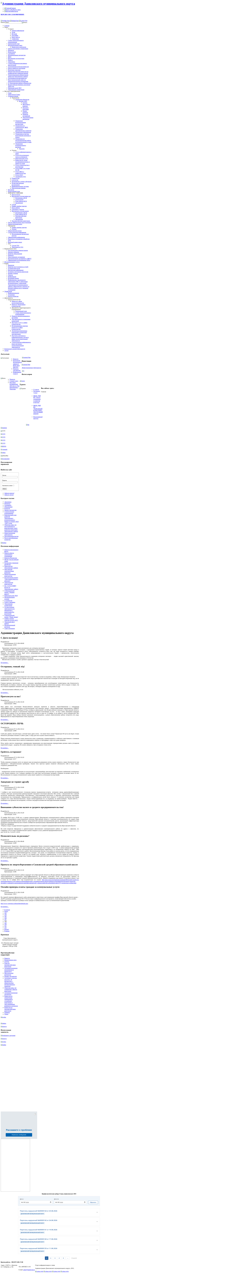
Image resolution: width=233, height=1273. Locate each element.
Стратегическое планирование (9, 512)
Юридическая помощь (18, 188)
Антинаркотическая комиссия (17, 78)
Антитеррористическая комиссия (18, 66)
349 (5, 923)
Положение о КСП (21, 212)
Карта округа (16, 37)
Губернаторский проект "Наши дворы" (11, 616)
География (15, 35)
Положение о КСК (21, 198)
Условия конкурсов (14, 268)
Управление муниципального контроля (20, 145)
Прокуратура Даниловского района (11, 567)
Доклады (21, 148)
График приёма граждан (19, 206)
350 (5, 924)
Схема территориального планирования (16, 41)
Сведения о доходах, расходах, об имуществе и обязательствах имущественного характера (10, 982)
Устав (13, 32)
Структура (15, 180)
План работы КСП (21, 214)
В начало (7, 910)
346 (5, 918)
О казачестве (8, 600)
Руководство (15, 178)
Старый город (14, 381)
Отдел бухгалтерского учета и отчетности (22, 156)
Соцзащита (11, 53)
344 (5, 914)
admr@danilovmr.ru (29, 1270)
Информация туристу (17, 373)
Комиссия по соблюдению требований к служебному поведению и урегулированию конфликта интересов (11, 1001)
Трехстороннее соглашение (16, 257)
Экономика (11, 62)
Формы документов (10, 976)
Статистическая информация (17, 232)
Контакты (11, 189)
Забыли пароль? (9, 493)
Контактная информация (15, 270)
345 (5, 916)
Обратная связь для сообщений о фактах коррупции (10, 989)
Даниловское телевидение (16, 89)
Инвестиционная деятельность (31, 367)
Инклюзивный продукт (38, 417)
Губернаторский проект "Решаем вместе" (9, 592)
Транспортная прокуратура (8, 583)
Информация (12, 276)
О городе (36, 389)
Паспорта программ (26, 108)
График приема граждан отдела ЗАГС (11, 619)
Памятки (7, 1012)
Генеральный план (14, 43)
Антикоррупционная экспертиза (10, 993)
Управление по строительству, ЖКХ (21, 126)
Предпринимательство (11, 536)
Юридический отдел (21, 158)
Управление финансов (22, 99)
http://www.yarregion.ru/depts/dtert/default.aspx (14, 903)
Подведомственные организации (18, 184)
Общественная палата (15, 231)
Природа (12, 379)
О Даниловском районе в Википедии (19, 83)
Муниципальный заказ (15, 45)
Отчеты (25, 103)
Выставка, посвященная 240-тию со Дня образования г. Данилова (14, 386)
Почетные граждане (14, 70)
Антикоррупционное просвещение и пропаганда (10, 969)
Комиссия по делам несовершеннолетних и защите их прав (22, 161)
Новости (15, 359)
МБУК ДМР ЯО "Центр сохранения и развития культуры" (37, 399)
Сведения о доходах (18, 209)
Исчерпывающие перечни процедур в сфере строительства (20, 327)
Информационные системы (20, 186)
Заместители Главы (14, 94)
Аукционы (11, 294)
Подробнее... (5, 662)
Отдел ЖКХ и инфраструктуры (20, 172)
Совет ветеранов (9, 628)
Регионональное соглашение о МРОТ (19, 258)
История (14, 34)
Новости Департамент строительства (18, 305)
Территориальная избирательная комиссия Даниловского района (18, 75)
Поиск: (3, 22)
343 (5, 913)
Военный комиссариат (15, 242)
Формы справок (13, 273)
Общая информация (18, 30)
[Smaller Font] (5, 20)
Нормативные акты (10, 960)
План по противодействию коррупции (10, 964)
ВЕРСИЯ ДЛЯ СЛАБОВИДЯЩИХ (12, 14)
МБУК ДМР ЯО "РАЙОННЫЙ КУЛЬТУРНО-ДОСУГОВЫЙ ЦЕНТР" (38, 410)
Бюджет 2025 (23, 101)
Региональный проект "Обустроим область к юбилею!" (11, 579)
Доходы (10, 275)
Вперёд (6, 929)
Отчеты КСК (19, 199)
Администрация (13, 96)
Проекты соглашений (26, 115)
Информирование (13, 293)
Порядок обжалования (15, 253)
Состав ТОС (15, 245)
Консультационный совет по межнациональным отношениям (18, 80)
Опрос (6, 1014)
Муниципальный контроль (9, 626)
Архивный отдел (20, 176)
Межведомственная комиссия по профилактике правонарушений (18, 72)
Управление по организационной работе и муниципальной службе (23, 140)
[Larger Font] (23, 20)
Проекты (11, 255)
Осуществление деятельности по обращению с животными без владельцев (9, 610)
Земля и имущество (10, 510)
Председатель (16, 194)
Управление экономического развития (23, 129)
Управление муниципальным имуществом (20, 122)
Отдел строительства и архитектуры (22, 166)
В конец (6, 931)
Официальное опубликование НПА (19, 260)
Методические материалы (8, 974)
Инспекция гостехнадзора (16, 58)
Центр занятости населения (16, 68)
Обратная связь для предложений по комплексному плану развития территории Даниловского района (11, 528)
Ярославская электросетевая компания (9, 571)
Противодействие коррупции (20, 216)
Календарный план (14, 191)
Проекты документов (16, 369)
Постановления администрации (18, 250)
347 (5, 919)
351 (5, 926)
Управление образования (23, 132)
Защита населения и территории (18, 48)
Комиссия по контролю (19, 47)
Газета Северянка (9, 602)
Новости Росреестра (10, 558)
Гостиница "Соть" (36, 392)
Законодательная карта (15, 224)
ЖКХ (9, 57)
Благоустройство (13, 296)
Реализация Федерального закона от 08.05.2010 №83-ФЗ (17, 364)
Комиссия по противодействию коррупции (10, 1009)
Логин (4, 475)
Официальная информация (16, 237)
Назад (6, 911)
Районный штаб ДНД (14, 88)
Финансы (11, 50)
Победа (10, 60)
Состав (14, 204)
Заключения (19, 203)
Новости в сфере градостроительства (18, 302)
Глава (9, 93)
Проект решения (25, 111)
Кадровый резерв (13, 278)
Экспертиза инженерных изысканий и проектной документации (19, 332)
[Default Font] (14, 20)
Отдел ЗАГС (19, 175)
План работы (16, 208)
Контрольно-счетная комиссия (21, 196)
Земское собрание (13, 252)
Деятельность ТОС (17, 247)
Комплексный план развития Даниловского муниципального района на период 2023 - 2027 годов (11, 519)
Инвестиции (12, 52)
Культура (7, 508)
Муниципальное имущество (17, 55)
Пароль (4, 480)
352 (5, 928)
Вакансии (11, 265)
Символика (15, 39)
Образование (8, 507)
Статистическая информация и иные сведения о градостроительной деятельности (21, 345)
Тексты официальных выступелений (19, 222)
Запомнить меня (7, 485)
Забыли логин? (9, 495)
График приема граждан (19, 227)
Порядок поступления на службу (18, 267)
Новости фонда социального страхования (9, 554)
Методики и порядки (26, 105)
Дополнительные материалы (28, 118)
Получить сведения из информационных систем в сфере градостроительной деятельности (20, 338)
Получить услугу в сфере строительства (19, 323)
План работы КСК (21, 201)
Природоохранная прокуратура (10, 575)
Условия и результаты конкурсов (18, 272)
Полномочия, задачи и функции (21, 181)
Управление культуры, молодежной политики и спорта (23, 135)
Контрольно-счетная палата (20, 211)
